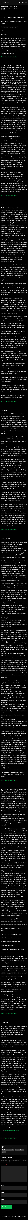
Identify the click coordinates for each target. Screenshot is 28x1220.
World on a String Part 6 (11, 1130)
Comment (4, 1164)
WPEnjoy (24, 1216)
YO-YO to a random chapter (9, 57)
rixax (5, 1147)
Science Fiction (10, 1149)
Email (2, 1192)
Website (3, 1199)
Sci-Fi (3, 1149)
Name (3, 1185)
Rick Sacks (5, 2)
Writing (3, 1152)
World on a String (19, 1149)
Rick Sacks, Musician (11, 1216)
